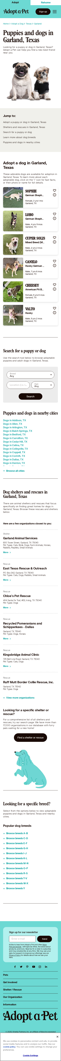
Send (44, 939)
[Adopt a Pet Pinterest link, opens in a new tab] (28, 966)
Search (30, 396)
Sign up (43, 11)
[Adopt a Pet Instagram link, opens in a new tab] (40, 966)
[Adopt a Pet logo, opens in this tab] (30, 1019)
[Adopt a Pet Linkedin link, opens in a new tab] (46, 966)
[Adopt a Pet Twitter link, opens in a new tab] (22, 966)
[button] (54, 190)
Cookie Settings (30, 1055)
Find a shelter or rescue (30, 737)
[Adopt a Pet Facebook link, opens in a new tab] (16, 966)
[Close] (57, 1036)
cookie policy (9, 1047)
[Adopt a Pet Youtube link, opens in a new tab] (34, 966)
